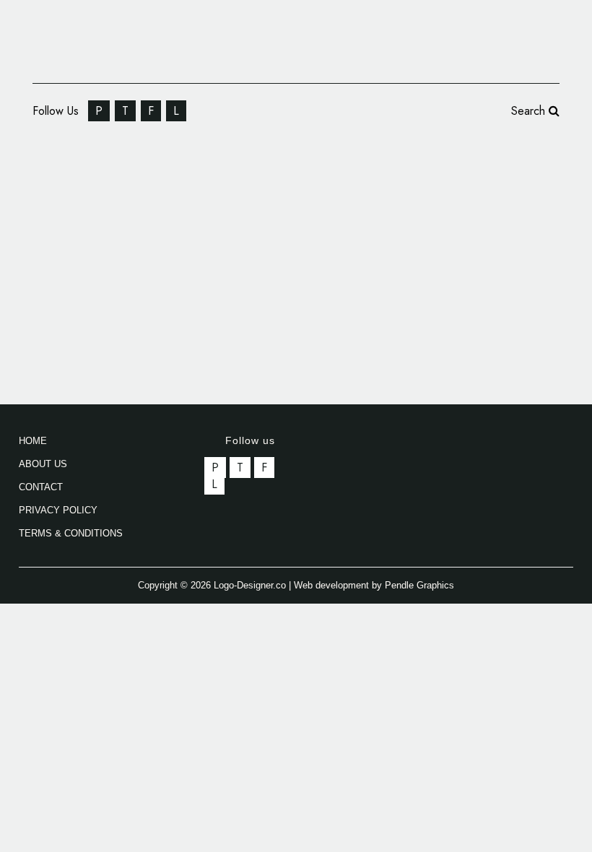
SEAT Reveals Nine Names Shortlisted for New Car (136, 184)
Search (530, 111)
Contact (41, 487)
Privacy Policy (58, 510)
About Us (43, 463)
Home (33, 440)
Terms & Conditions (71, 533)
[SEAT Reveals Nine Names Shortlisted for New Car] (154, 307)
